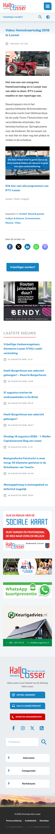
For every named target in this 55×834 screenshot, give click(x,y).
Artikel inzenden (26, 695)
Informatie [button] (28, 758)
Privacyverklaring (14, 821)
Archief (23, 213)
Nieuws (9, 222)
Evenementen (32, 218)
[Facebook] (13, 728)
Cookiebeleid (30, 821)
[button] (40, 17)
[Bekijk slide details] (27, 301)
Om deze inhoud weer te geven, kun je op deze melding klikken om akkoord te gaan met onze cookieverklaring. (27, 162)
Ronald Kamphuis (16, 827)
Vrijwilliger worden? (22, 267)
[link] (48, 17)
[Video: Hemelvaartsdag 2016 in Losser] (27, 63)
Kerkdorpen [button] (28, 783)
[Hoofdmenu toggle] (47, 6)
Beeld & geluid (36, 213)
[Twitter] (32, 728)
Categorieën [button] (28, 770)
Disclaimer (44, 821)
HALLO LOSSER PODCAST (29, 706)
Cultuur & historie (14, 218)
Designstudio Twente (41, 827)
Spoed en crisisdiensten (29, 717)
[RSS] (41, 728)
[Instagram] (23, 728)
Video (18, 222)
